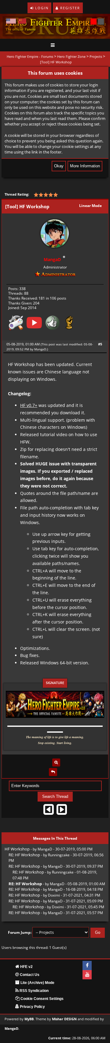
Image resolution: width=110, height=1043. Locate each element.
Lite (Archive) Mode (37, 983)
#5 (100, 344)
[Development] (16, 324)
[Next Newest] (62, 811)
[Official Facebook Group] (87, 965)
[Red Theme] (93, 21)
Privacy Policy (32, 1007)
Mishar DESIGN (64, 1019)
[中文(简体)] (22, 21)
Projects (96, 56)
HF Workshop (17, 849)
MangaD (40, 349)
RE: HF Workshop (24, 855)
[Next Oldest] (48, 811)
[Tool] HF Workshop (56, 62)
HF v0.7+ (28, 405)
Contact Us (29, 975)
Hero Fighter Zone (71, 56)
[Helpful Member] (52, 324)
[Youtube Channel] (87, 974)
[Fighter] (69, 324)
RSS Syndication (34, 991)
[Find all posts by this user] (56, 762)
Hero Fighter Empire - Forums (30, 56)
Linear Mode (90, 205)
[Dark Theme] (101, 21)
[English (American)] (11, 21)
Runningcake (59, 855)
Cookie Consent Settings (42, 999)
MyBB (29, 1019)
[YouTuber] (34, 324)
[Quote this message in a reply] (53, 772)
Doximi (54, 895)
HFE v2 (26, 967)
